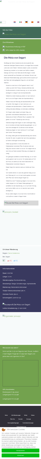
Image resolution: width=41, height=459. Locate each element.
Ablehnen (20, 455)
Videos (32, 415)
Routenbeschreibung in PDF (15, 47)
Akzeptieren (20, 450)
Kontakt (20, 419)
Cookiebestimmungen (28, 422)
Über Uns (12, 419)
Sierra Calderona (13, 253)
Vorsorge (28, 419)
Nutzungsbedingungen (13, 422)
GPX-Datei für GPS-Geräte (15, 50)
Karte (6, 415)
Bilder (25, 415)
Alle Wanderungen (16, 415)
